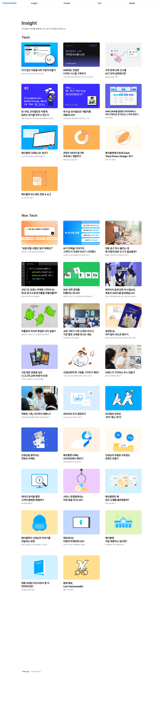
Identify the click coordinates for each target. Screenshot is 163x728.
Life (99, 3)
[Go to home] (9, 3)
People (67, 3)
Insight (34, 3)
